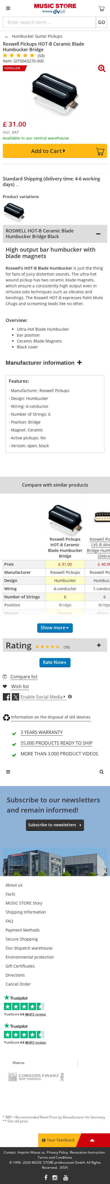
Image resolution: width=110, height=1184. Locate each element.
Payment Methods (23, 930)
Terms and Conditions (55, 1157)
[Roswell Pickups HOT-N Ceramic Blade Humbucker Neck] (17, 211)
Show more (53, 628)
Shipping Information (26, 912)
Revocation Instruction (87, 1152)
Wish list (20, 686)
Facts (10, 894)
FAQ (9, 921)
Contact (10, 1152)
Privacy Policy (57, 1152)
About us (14, 885)
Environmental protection (30, 957)
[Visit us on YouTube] (66, 1178)
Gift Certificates (20, 966)
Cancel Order (18, 984)
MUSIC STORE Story (24, 903)
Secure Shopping (22, 939)
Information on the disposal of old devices (51, 717)
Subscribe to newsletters (52, 824)
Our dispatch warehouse (29, 948)
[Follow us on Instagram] (55, 1178)
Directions (15, 975)
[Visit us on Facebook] (46, 1178)
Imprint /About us (31, 1152)
